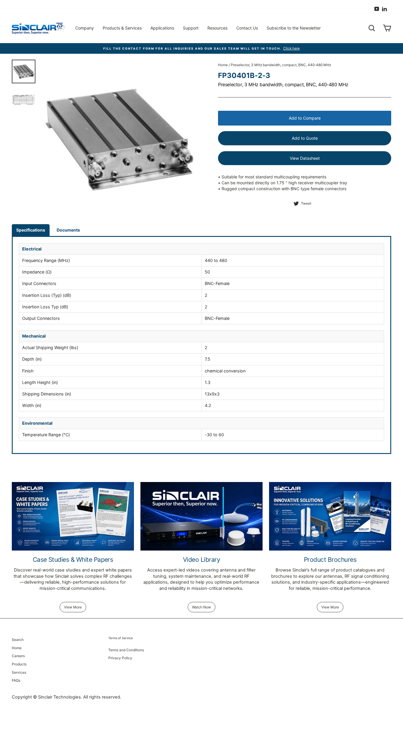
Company (84, 27)
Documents (68, 229)
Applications (162, 27)
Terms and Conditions (126, 650)
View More (73, 607)
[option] (201, 48)
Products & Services (122, 27)
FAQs (16, 680)
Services (19, 672)
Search (18, 639)
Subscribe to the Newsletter (294, 27)
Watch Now (201, 607)
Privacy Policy (120, 658)
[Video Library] (201, 516)
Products (19, 664)
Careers (18, 656)
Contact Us (247, 27)
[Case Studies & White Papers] (73, 516)
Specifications (30, 229)
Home (223, 65)
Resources (217, 27)
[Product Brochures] (330, 516)
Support (191, 27)
